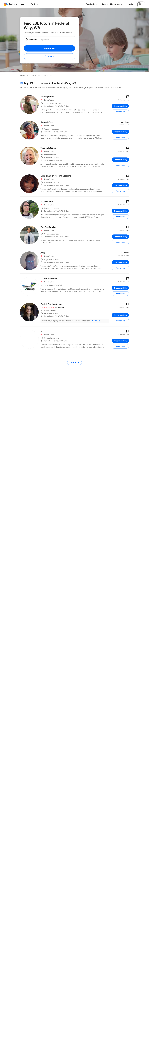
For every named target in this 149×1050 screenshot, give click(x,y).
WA (28, 75)
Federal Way (36, 75)
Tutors (22, 75)
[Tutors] (14, 4)
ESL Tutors (48, 75)
